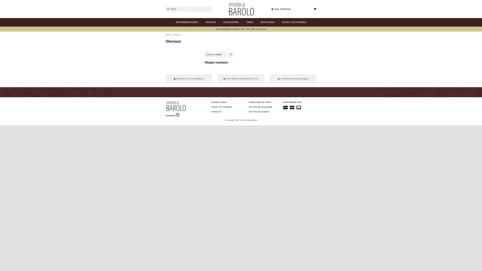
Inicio (168, 34)
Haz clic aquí (261, 29)
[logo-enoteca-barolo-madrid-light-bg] (241, 3)
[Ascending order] (230, 54)
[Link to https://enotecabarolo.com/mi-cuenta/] (272, 9)
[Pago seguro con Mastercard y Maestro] (177, 115)
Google (305, 79)
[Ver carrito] (315, 9)
